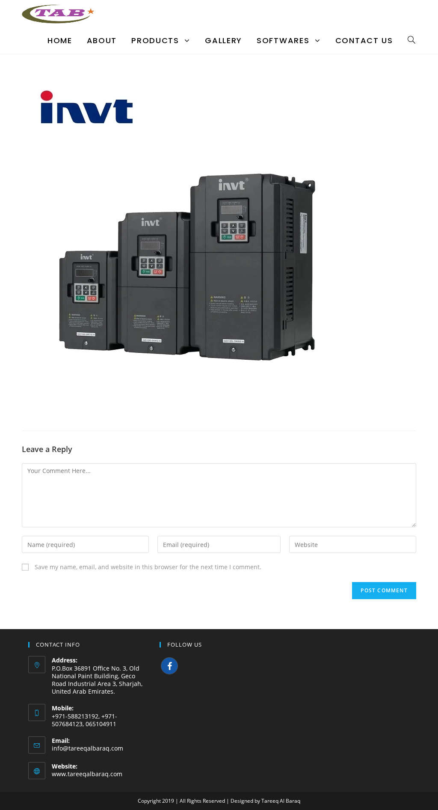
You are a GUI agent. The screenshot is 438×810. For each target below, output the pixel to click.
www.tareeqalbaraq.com (87, 774)
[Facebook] (169, 665)
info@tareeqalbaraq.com (87, 748)
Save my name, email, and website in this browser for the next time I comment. (148, 567)
